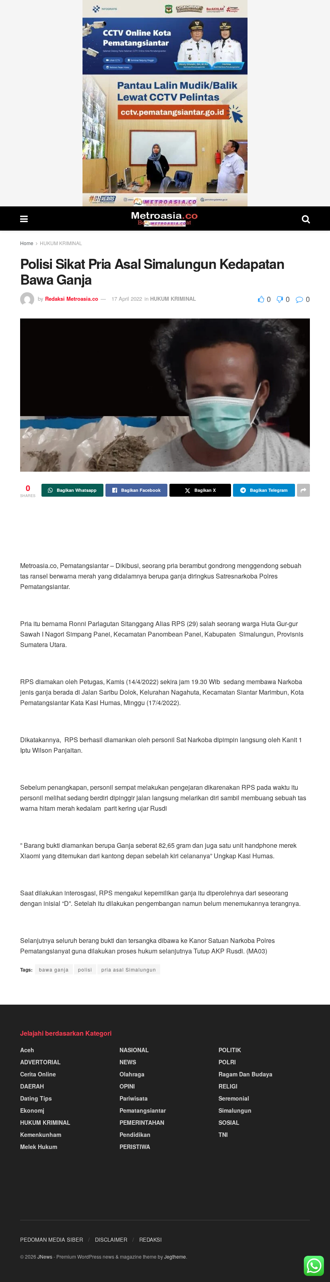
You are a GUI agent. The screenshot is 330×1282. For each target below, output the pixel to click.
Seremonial (234, 1098)
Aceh (27, 1050)
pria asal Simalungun (128, 969)
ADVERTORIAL (40, 1062)
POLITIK (230, 1050)
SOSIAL (229, 1122)
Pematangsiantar (143, 1110)
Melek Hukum (38, 1147)
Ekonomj (32, 1110)
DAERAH (32, 1086)
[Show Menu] (24, 218)
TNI (223, 1134)
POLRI (227, 1062)
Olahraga (132, 1074)
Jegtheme (175, 1256)
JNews (44, 1256)
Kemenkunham (40, 1134)
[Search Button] (306, 218)
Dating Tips (36, 1098)
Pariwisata (134, 1098)
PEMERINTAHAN (142, 1122)
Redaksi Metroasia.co (71, 298)
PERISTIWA (135, 1147)
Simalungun (235, 1110)
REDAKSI (150, 1239)
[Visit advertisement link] (165, 103)
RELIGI (228, 1086)
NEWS (128, 1062)
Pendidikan (135, 1134)
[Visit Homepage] (165, 218)
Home (26, 242)
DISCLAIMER (111, 1239)
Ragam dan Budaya (245, 1074)
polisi (85, 969)
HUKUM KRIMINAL (61, 242)
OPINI (127, 1086)
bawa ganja (54, 969)
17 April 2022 (126, 298)
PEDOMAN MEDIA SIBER (51, 1239)
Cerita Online (38, 1074)
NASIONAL (134, 1050)
